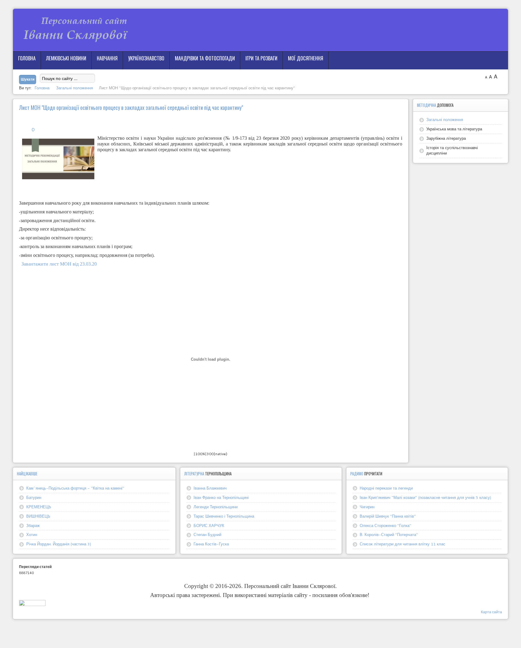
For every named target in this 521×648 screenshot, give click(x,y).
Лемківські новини (66, 58)
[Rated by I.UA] (32, 604)
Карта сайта (491, 611)
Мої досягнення (305, 58)
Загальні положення (444, 119)
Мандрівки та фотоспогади (205, 58)
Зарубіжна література (446, 138)
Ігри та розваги (261, 58)
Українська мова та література (454, 129)
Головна (27, 58)
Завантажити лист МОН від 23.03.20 (58, 264)
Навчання (107, 58)
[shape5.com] (260, 632)
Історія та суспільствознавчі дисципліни (452, 150)
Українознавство (146, 58)
